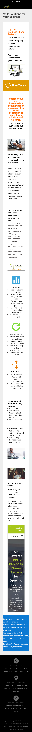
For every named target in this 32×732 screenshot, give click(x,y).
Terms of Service (14, 729)
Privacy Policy (25, 726)
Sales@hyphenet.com (14, 647)
